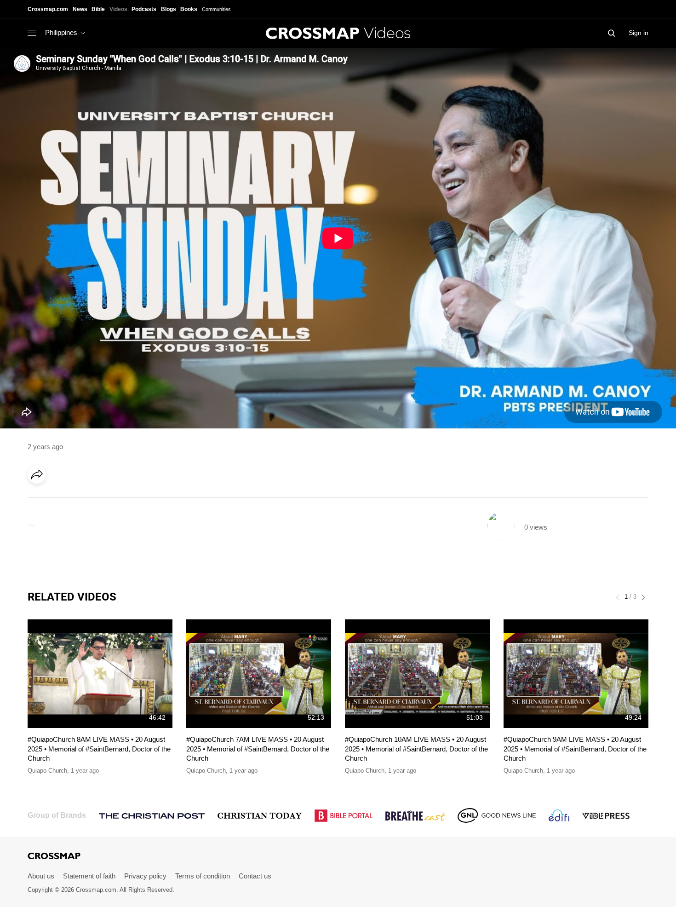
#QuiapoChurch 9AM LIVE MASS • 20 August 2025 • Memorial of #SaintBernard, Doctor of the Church (575, 748)
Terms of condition (202, 876)
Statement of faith (89, 876)
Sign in (638, 32)
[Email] (96, 500)
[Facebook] (39, 500)
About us (41, 876)
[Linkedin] (58, 500)
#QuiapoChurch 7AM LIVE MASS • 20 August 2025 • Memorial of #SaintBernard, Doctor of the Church (257, 748)
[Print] (115, 500)
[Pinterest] (77, 500)
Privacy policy (145, 876)
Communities (216, 9)
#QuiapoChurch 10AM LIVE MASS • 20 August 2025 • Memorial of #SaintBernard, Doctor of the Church (416, 748)
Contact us (255, 876)
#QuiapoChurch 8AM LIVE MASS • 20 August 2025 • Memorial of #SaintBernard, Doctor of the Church (99, 748)
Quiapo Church (47, 770)
